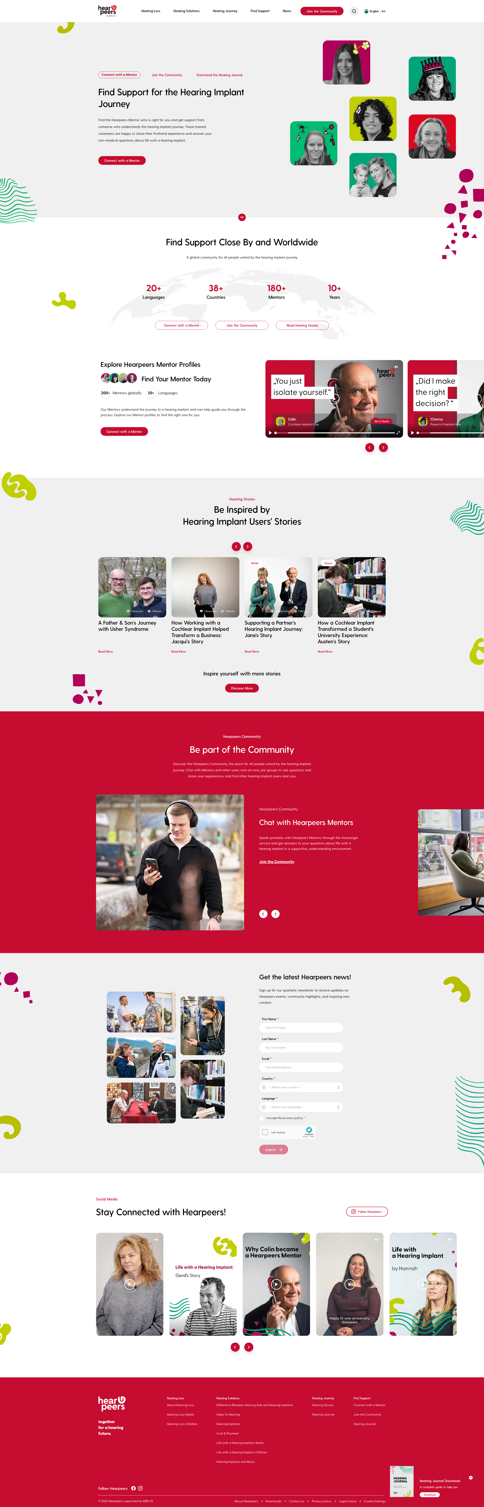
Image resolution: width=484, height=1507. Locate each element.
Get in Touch (382, 421)
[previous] (369, 447)
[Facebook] (133, 1489)
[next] (383, 447)
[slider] (334, 433)
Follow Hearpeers (370, 1211)
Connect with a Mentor (119, 75)
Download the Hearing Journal (219, 75)
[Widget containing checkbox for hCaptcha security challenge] (287, 1132)
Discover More (242, 688)
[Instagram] (140, 1489)
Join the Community (321, 11)
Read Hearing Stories (302, 325)
